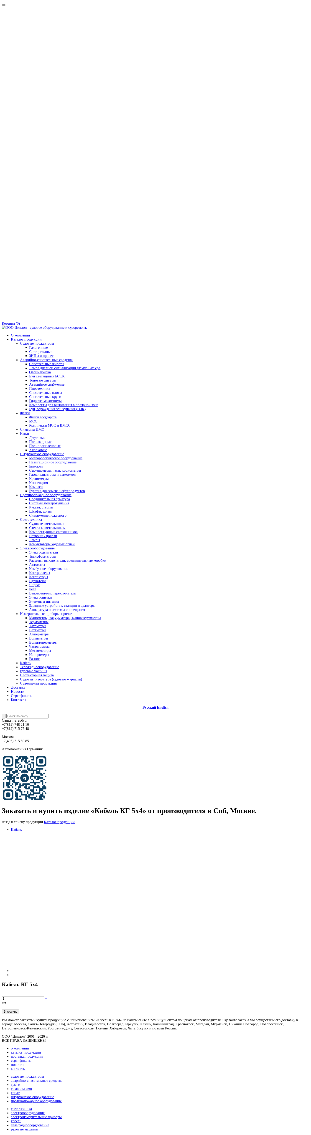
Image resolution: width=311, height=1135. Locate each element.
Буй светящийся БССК (47, 376)
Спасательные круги (45, 397)
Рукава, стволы (41, 507)
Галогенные (38, 347)
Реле (32, 589)
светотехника (21, 1109)
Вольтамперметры (43, 642)
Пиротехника (39, 388)
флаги (15, 1085)
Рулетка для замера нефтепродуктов (57, 491)
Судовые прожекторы (37, 343)
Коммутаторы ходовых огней (52, 544)
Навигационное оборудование (52, 462)
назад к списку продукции (22, 822)
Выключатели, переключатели (52, 593)
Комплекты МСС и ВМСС (50, 425)
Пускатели (37, 581)
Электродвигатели (43, 552)
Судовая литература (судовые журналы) (51, 679)
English (162, 707)
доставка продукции (27, 1056)
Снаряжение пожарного (47, 515)
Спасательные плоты (45, 392)
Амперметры (39, 634)
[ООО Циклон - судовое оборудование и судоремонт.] (44, 327)
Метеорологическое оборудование (55, 458)
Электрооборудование (37, 548)
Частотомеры (39, 646)
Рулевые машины (33, 671)
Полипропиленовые (45, 446)
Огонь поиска (40, 372)
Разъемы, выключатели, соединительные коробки (67, 560)
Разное (34, 659)
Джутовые (37, 438)
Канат (24, 433)
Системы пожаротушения (49, 503)
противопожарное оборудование (36, 1101)
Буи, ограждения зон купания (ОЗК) (57, 409)
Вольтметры (38, 638)
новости (17, 1065)
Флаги (25, 413)
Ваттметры (37, 630)
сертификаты (21, 1060)
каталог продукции (26, 1052)
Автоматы (37, 564)
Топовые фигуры (42, 380)
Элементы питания (44, 601)
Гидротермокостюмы (45, 401)
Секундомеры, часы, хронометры (55, 470)
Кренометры (39, 478)
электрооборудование (28, 1113)
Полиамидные (40, 442)
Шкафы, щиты (40, 511)
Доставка (18, 687)
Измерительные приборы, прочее (46, 614)
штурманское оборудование (32, 1097)
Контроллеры (39, 573)
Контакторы (38, 577)
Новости (17, 691)
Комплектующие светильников (53, 532)
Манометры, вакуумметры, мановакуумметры (65, 618)
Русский (149, 707)
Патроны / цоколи (43, 536)
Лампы (34, 540)
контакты (18, 1069)
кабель (16, 1121)
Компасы (36, 487)
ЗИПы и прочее (41, 356)
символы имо (21, 1089)
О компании (20, 335)
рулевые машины (24, 1129)
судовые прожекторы (27, 1076)
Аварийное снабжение (46, 384)
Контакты (18, 700)
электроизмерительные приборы (36, 1117)
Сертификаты (21, 696)
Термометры (38, 622)
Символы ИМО (32, 429)
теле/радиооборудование (30, 1125)
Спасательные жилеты (46, 364)
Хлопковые (38, 450)
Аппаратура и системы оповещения (57, 610)
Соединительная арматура (49, 499)
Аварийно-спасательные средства (46, 360)
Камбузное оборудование (48, 569)
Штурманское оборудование (42, 454)
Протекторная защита (37, 675)
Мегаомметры (40, 650)
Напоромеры (39, 655)
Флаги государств (43, 417)
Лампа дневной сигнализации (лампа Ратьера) (65, 368)
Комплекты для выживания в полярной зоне (63, 405)
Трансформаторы (42, 556)
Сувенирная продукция (38, 683)
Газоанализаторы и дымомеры (52, 474)
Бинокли (36, 466)
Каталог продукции (26, 339)
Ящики (34, 585)
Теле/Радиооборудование (39, 667)
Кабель (25, 663)
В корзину (10, 1011)
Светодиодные (40, 352)
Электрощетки (40, 597)
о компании (20, 1048)
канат (15, 1093)
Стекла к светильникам (47, 528)
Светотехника (31, 519)
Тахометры (37, 626)
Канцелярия (38, 483)
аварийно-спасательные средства (36, 1080)
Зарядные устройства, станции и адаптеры (62, 605)
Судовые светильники (46, 524)
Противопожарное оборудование (45, 495)
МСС (33, 421)
